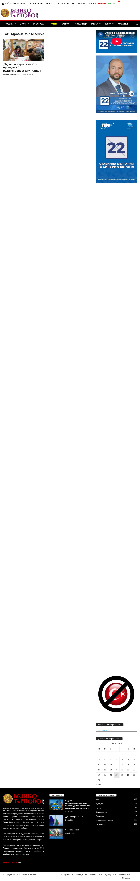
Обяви (107, 23)
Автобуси (61, 4)
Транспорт (81, 4)
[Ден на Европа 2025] (56, 820)
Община (92, 4)
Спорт (23, 23)
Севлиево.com (124, 875)
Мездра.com (127, 878)
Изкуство (99, 808)
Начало (5, 30)
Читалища (81, 23)
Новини (9, 23)
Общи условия (81, 875)
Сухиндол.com (110, 875)
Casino (65, 23)
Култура (99, 804)
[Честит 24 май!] (56, 834)
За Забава (38, 23)
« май (98, 784)
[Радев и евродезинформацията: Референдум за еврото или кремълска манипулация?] (56, 804)
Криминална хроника (104, 820)
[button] (137, 24)
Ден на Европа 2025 (74, 816)
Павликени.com (96, 875)
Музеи (94, 23)
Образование (101, 812)
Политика (100, 816)
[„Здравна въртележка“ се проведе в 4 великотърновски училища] (23, 50)
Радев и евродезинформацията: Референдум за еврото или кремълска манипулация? (77, 804)
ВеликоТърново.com (11, 74)
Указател (122, 23)
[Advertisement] (90, 13)
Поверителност (67, 875)
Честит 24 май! (72, 830)
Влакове (71, 4)
